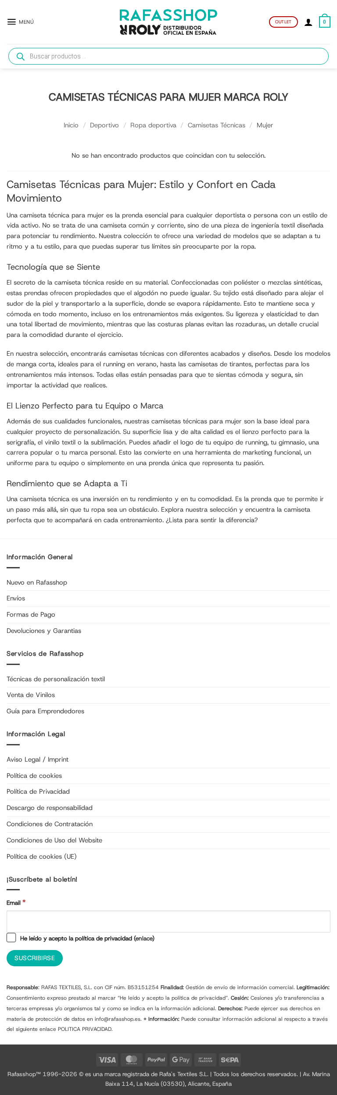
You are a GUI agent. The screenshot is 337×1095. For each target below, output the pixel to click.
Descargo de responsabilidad (50, 807)
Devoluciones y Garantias (44, 630)
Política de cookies (34, 775)
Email (16, 902)
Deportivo (104, 125)
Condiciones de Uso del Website (54, 840)
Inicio (71, 125)
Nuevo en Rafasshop (37, 582)
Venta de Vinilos (31, 694)
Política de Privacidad (38, 791)
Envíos (16, 598)
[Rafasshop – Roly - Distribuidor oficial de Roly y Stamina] (168, 22)
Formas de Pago (31, 614)
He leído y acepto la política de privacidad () (86, 938)
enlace (144, 938)
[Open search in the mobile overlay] (168, 56)
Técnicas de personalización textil (56, 679)
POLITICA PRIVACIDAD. (85, 1029)
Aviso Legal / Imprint (37, 759)
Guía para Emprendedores (45, 711)
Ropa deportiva (153, 125)
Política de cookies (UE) (42, 856)
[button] (20, 21)
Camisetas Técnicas (216, 125)
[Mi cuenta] (308, 22)
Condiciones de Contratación (50, 824)
